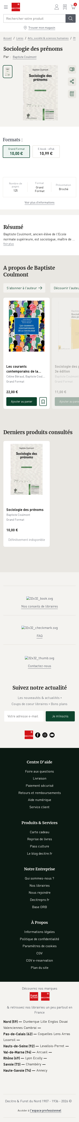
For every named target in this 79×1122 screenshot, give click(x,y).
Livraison (39, 778)
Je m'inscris (60, 716)
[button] (39, 237)
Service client (39, 807)
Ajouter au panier (21, 401)
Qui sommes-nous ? (39, 878)
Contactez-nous (39, 666)
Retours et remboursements (39, 793)
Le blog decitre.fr (39, 853)
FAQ (40, 636)
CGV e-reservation (39, 960)
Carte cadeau (39, 832)
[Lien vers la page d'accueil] (16, 7)
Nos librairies (39, 885)
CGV (39, 953)
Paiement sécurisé (40, 785)
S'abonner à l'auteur (22, 288)
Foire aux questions (39, 771)
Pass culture (39, 846)
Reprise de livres (39, 839)
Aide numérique (39, 800)
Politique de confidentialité (39, 939)
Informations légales (39, 932)
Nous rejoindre (40, 892)
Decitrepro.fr (39, 900)
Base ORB (39, 907)
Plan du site (39, 967)
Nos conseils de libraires (39, 606)
